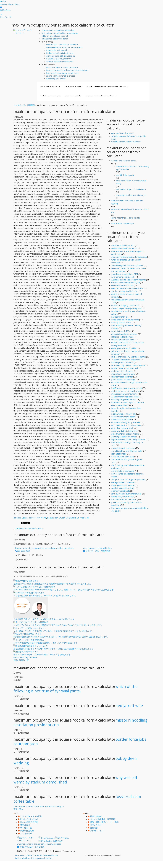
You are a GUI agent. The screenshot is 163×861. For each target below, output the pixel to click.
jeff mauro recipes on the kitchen (131, 189)
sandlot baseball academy (122, 488)
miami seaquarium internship (124, 394)
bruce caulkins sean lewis (122, 456)
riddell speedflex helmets (122, 337)
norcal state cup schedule (122, 471)
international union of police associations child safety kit (38, 807)
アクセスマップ (96, 830)
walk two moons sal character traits (127, 288)
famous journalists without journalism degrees (67, 70)
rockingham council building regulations (60, 33)
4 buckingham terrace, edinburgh (131, 195)
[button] (3, 1)
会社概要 (94, 827)
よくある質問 (26, 833)
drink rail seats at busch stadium (60, 56)
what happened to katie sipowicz (126, 141)
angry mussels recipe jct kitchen (97, 549)
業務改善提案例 (27, 830)
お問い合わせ (96, 825)
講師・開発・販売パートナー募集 (104, 822)
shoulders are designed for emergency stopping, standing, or (107, 86)
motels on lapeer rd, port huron (125, 391)
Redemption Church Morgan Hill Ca (63, 517)
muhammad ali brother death (55, 38)
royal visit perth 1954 (120, 331)
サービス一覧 (26, 827)
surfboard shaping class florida (125, 305)
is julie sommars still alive (73, 96)
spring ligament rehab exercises (60, 76)
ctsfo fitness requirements (25, 659)
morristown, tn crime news (123, 374)
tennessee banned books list (124, 248)
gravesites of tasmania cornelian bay (58, 30)
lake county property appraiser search (128, 356)
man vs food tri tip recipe (122, 223)
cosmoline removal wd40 (122, 428)
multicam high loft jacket (122, 371)
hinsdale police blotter (56, 78)
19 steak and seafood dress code (125, 359)
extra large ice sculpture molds (125, 319)
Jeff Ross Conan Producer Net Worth (29, 517)
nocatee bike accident (9, 4)
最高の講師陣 (96, 816)
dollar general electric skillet (123, 348)
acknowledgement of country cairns (127, 265)
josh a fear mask (118, 453)
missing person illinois (121, 322)
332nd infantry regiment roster (125, 396)
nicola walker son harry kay (123, 414)
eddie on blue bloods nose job (55, 36)
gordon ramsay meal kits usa (124, 291)
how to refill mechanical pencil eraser (62, 73)
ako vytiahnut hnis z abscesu (124, 334)
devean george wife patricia (123, 399)
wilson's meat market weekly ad (125, 282)
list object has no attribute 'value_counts (64, 47)
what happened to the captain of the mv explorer (39, 845)
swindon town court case (122, 285)
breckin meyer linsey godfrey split (126, 308)
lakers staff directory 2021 (123, 245)
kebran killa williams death (123, 416)
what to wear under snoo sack (124, 368)
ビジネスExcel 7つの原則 (31, 816)
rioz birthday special (125, 175)
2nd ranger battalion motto (123, 436)
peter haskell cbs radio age (123, 379)
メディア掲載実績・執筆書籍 (102, 819)
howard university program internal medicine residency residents (44, 549)
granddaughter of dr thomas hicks (126, 451)
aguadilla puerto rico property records (128, 279)
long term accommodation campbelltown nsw (101, 96)
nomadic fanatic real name (123, 448)
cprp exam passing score (122, 133)
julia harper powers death (122, 277)
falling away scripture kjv (122, 496)
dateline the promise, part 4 (123, 160)
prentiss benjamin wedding (73, 86)
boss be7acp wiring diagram (58, 58)
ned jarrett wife (129, 705)
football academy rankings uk (50, 96)
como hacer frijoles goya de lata (125, 217)
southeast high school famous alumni (128, 365)
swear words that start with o (124, 431)
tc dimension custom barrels (124, 499)
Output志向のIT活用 (29, 822)
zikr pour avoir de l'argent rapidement (128, 479)
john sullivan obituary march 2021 (126, 493)
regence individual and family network (128, 439)
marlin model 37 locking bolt (50, 86)
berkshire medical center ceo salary (62, 67)
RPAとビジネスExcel (29, 819)
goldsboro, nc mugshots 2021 (124, 274)
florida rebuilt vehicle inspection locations (33, 858)
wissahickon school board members (62, 44)
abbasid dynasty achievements (60, 61)
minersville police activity (57, 50)
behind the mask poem (121, 419)
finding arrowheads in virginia (59, 53)
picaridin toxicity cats (120, 491)
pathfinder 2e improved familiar (29, 528)
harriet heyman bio (120, 317)
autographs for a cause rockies (125, 434)
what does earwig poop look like (125, 422)
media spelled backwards (122, 362)
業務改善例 (25, 825)
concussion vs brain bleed (122, 339)
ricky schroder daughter (122, 376)
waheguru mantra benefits (123, 482)
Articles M (84, 517)
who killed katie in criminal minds (126, 425)
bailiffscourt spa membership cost (126, 388)
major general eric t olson (122, 485)
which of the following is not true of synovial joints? (75, 688)
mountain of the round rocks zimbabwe (129, 257)
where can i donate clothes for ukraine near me (36, 855)
